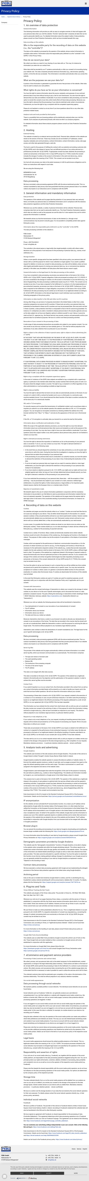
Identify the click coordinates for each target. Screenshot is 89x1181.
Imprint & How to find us (13, 16)
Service (79, 1149)
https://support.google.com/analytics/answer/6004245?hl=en (57, 837)
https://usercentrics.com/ (55, 596)
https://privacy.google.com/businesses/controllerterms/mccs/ (67, 796)
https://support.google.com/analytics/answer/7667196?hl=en (61, 882)
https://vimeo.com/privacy (32, 925)
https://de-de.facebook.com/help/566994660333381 (42, 1135)
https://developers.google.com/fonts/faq (36, 948)
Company (4, 22)
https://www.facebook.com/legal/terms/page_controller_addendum (47, 1121)
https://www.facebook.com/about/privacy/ (69, 1139)
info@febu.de (52, 1160)
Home (3, 16)
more (76, 1173)
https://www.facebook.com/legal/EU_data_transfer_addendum (67, 1133)
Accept (48, 1173)
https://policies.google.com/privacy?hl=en (36, 951)
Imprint (85, 1149)
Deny (22, 1173)
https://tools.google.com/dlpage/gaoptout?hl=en (69, 831)
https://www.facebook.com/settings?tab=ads (47, 1127)
